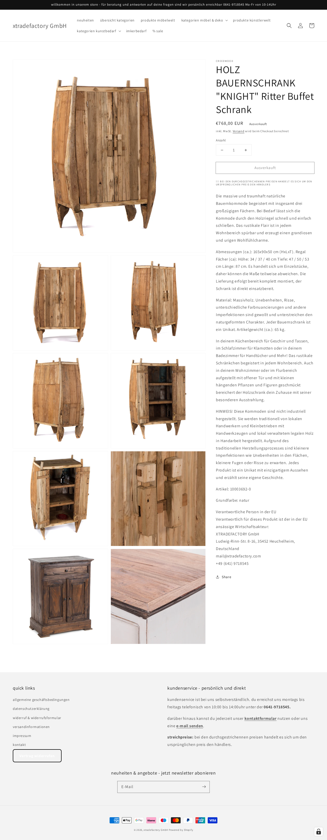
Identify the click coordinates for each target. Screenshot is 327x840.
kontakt (19, 744)
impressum (22, 735)
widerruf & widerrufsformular (37, 717)
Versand (238, 131)
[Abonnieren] (203, 786)
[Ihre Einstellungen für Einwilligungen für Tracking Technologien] (318, 831)
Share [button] (226, 577)
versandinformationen (31, 726)
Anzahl (221, 140)
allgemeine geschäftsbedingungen (41, 699)
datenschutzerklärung (31, 708)
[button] (204, 20)
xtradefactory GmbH (156, 830)
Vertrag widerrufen (37, 755)
